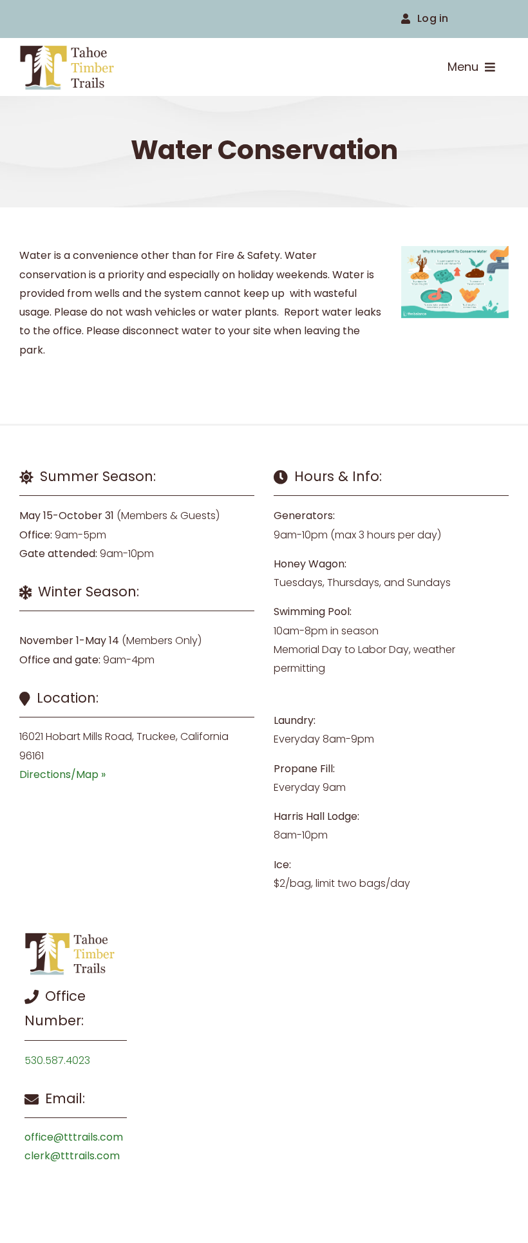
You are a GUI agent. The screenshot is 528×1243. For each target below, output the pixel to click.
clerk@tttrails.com (72, 1155)
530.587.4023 (57, 1060)
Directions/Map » (62, 774)
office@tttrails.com (73, 1137)
